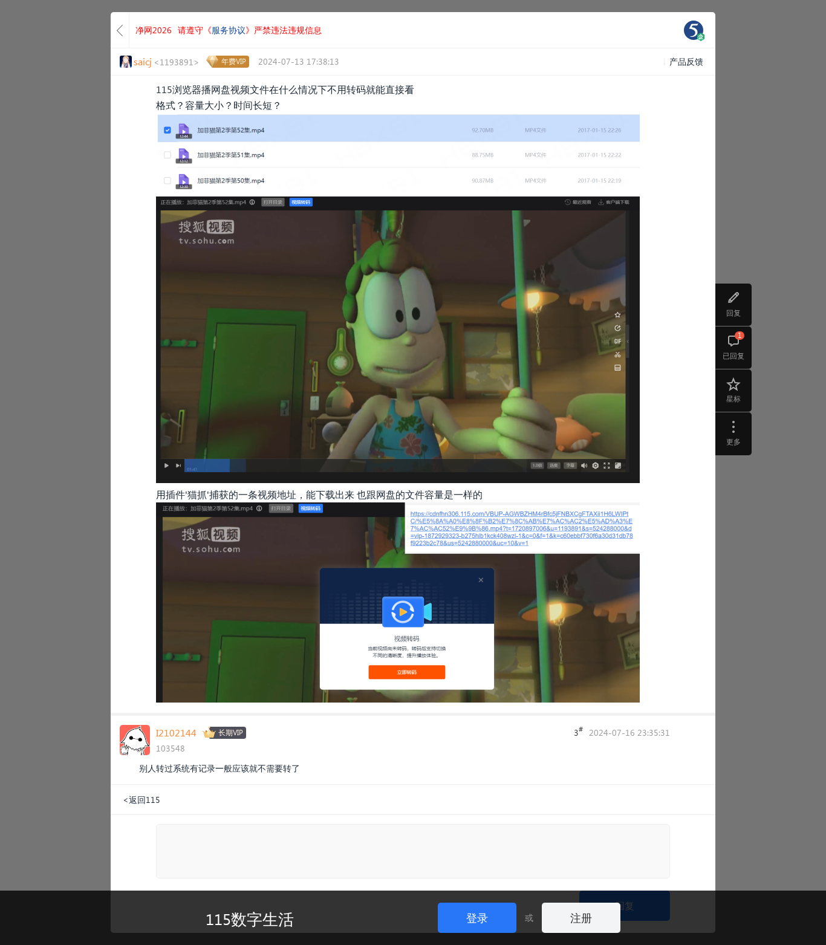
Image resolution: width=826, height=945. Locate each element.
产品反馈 (686, 61)
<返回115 (141, 799)
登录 (477, 917)
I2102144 (176, 732)
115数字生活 (250, 918)
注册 (581, 917)
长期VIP (230, 732)
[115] (693, 30)
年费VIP (233, 61)
